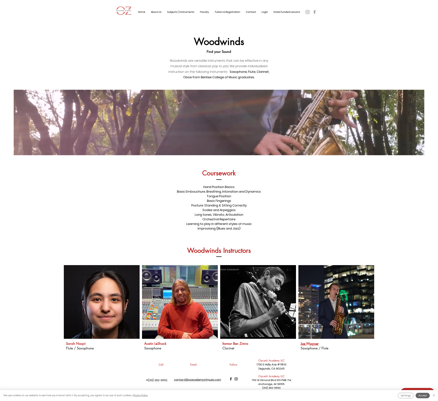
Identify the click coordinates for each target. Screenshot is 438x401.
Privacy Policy (140, 395)
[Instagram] (307, 12)
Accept (422, 395)
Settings (406, 395)
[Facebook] (314, 12)
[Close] (434, 395)
